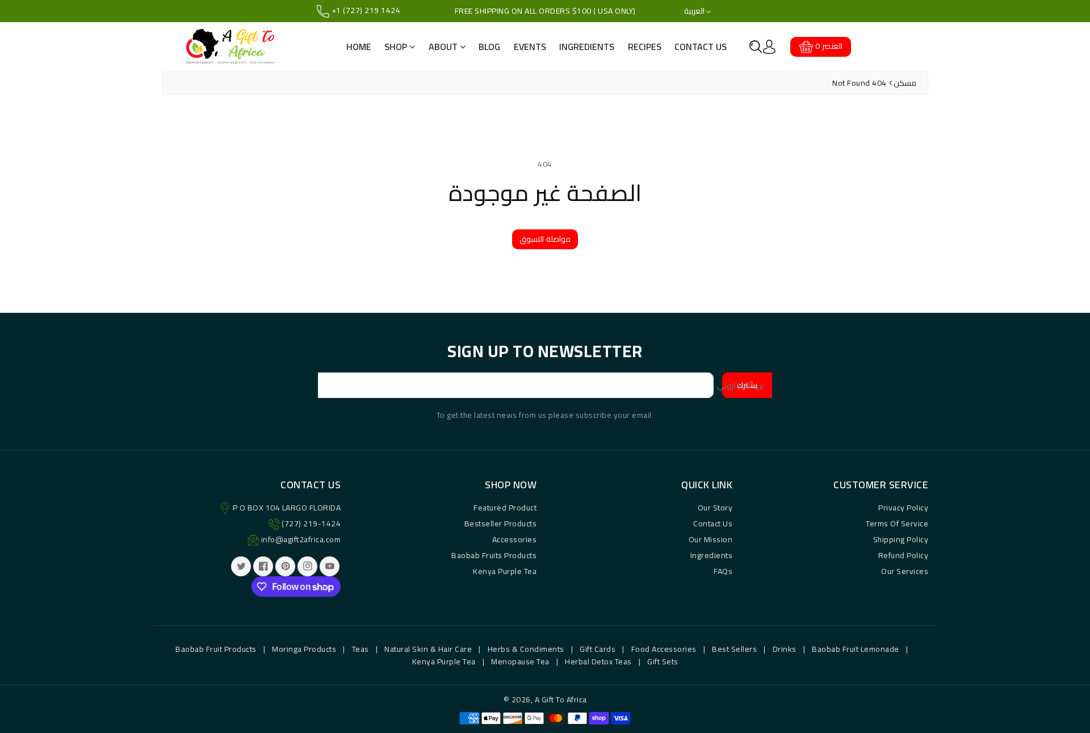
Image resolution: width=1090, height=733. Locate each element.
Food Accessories (664, 649)
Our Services (904, 571)
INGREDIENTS (586, 46)
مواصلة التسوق (545, 239)
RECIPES (644, 46)
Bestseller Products (500, 523)
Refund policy (903, 555)
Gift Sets (662, 661)
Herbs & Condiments (526, 649)
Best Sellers (734, 649)
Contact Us (712, 523)
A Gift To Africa (561, 699)
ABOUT (444, 46)
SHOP (396, 46)
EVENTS (530, 46)
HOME (358, 46)
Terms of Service (897, 523)
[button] (755, 46)
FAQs (723, 571)
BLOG (489, 46)
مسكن (905, 83)
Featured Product (504, 507)
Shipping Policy (901, 539)
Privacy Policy (903, 507)
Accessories (514, 539)
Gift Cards (597, 649)
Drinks (784, 649)
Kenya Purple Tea (504, 571)
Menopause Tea (520, 661)
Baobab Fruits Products (493, 555)
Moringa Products (304, 649)
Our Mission (711, 539)
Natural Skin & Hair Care (428, 649)
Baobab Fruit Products (216, 649)
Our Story (715, 507)
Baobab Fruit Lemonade (855, 649)
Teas (360, 649)
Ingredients (711, 555)
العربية (695, 11)
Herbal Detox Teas (598, 661)
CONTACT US (700, 46)
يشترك (747, 385)
